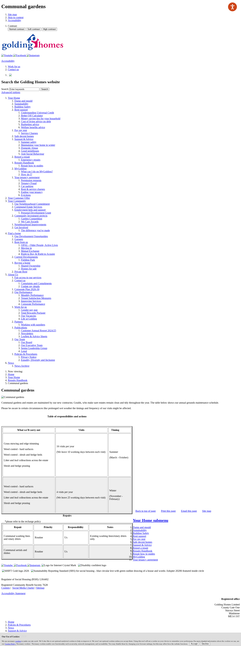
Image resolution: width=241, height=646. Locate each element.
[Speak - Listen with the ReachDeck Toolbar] (232, 6)
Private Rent (20, 271)
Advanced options (10, 92)
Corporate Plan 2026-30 (26, 289)
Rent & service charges (33, 189)
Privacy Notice (28, 357)
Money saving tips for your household (40, 118)
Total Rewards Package (33, 312)
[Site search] (24, 89)
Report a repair (22, 156)
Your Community (17, 201)
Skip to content (15, 17)
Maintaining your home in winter (38, 145)
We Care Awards (30, 221)
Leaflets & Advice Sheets (34, 336)
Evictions (26, 195)
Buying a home (22, 262)
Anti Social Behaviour (32, 153)
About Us (13, 274)
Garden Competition (31, 218)
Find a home (14, 233)
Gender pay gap (29, 310)
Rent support (21, 109)
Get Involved (21, 227)
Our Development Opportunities (31, 236)
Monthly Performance (32, 295)
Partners (18, 321)
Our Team (19, 339)
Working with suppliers (33, 324)
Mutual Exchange (30, 251)
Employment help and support (30, 209)
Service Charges (29, 133)
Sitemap (40, 587)
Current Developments (26, 257)
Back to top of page (145, 511)
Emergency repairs (30, 159)
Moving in (26, 248)
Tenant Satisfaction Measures (36, 298)
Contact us (19, 280)
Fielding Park (28, 259)
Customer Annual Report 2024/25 (38, 330)
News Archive (21, 365)
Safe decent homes (24, 136)
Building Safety (22, 106)
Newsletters (27, 333)
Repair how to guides (32, 165)
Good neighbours (30, 151)
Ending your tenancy (32, 192)
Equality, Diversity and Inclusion (38, 360)
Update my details (30, 286)
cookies (18, 641)
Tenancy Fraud (29, 183)
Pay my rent (20, 130)
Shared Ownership (30, 265)
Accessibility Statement (13, 593)
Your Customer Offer (19, 198)
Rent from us (21, 242)
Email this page (189, 511)
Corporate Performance (33, 304)
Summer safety (28, 142)
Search (4, 89)
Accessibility (14, 20)
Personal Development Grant (36, 212)
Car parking (27, 186)
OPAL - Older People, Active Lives (39, 245)
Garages (18, 239)
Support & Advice (23, 139)
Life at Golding (29, 318)
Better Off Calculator (32, 115)
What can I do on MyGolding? (37, 171)
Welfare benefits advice (33, 127)
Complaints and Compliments (36, 283)
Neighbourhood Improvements (30, 224)
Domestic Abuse (29, 148)
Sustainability (21, 103)
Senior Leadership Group (34, 348)
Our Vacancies (28, 315)
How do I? (26, 174)
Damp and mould (23, 100)
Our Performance (23, 292)
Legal (24, 351)
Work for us (20, 307)
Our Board (26, 342)
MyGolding (20, 168)
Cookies (5, 587)
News (11, 363)
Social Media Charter (23, 587)
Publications (20, 327)
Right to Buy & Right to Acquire (38, 254)
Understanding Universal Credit (37, 112)
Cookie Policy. (10, 644)
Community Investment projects (30, 215)
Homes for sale (29, 268)
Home (11, 374)
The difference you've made (35, 230)
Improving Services (31, 301)
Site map (12, 14)
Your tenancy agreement (27, 177)
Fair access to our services (27, 277)
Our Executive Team (31, 345)
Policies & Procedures (25, 354)
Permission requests (31, 180)
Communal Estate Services (28, 206)
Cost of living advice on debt (36, 121)
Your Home (14, 98)
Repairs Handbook (24, 162)
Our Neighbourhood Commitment (32, 204)
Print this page (168, 511)
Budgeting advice (30, 124)
